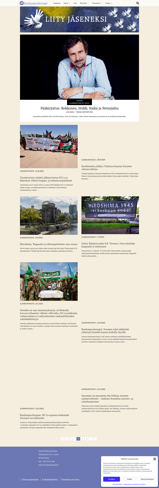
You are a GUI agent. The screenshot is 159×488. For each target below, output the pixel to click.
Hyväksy (111, 479)
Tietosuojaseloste (30, 479)
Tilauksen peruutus (70, 479)
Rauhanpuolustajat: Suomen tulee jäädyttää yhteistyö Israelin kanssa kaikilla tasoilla (105, 331)
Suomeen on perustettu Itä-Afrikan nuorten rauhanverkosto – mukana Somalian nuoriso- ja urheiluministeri (107, 398)
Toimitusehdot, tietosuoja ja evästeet (134, 484)
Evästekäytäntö (117, 484)
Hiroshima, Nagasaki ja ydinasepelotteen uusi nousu (48, 244)
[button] (155, 459)
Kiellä (129, 479)
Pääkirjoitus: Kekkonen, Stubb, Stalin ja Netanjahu (80, 108)
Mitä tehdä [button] (83, 3)
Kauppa (108, 3)
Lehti (75, 3)
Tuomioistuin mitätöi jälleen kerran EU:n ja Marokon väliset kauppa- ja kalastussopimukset (46, 179)
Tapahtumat (56, 3)
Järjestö (66, 3)
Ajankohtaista (27, 171)
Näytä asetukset (147, 479)
